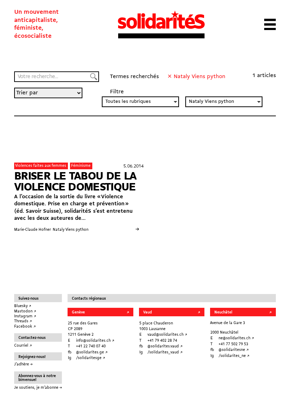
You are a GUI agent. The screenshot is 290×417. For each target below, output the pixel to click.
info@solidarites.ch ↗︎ (95, 341)
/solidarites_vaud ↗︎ (164, 352)
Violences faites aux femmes (40, 166)
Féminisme (81, 166)
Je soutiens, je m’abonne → (38, 388)
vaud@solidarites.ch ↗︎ (167, 335)
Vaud (147, 312)
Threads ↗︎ (23, 321)
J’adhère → (23, 364)
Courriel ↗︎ (23, 345)
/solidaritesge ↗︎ (90, 358)
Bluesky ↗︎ (22, 306)
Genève (78, 312)
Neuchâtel (223, 312)
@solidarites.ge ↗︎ (92, 352)
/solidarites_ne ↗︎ (234, 356)
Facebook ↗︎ (25, 326)
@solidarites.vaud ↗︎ (164, 346)
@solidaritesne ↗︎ (234, 350)
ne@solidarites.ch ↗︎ (236, 338)
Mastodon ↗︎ (25, 311)
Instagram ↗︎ (25, 316)
